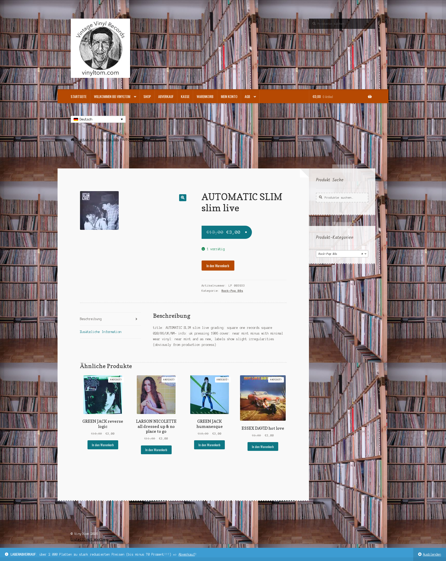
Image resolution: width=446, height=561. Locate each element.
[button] (182, 197)
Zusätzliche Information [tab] (101, 332)
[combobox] (342, 253)
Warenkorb (205, 96)
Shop (147, 96)
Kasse (185, 96)
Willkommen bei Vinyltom (112, 96)
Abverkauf (187, 554)
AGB (247, 96)
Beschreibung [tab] (91, 319)
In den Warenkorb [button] (103, 445)
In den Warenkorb (217, 265)
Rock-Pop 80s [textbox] (340, 253)
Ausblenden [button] (432, 554)
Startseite (78, 96)
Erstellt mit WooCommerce (92, 539)
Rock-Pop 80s (108, 139)
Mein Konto (229, 96)
